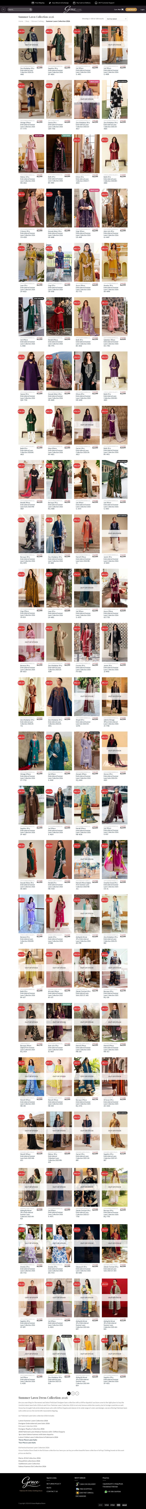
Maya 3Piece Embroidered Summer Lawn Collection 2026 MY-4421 (55, 451)
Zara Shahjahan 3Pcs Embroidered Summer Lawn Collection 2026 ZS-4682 (55, 560)
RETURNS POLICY (54, 1484)
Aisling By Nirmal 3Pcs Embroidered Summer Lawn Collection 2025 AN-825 (27, 1214)
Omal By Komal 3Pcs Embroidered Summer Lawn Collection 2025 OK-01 (111, 886)
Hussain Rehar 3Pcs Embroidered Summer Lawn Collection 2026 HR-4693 (27, 886)
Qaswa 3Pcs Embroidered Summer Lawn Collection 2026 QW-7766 (55, 126)
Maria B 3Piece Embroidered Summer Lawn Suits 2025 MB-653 (27, 1157)
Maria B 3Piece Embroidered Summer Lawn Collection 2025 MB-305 (27, 1103)
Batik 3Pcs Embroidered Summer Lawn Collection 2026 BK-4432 (83, 343)
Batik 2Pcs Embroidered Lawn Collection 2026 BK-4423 (27, 451)
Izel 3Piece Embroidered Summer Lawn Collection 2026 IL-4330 (27, 1380)
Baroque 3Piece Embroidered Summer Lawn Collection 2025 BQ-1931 (83, 1103)
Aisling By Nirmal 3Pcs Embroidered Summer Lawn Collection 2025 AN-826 (111, 1325)
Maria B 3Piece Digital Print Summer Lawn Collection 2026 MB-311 (83, 886)
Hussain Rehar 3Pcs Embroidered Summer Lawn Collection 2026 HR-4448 (55, 234)
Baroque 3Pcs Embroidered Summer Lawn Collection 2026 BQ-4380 (55, 506)
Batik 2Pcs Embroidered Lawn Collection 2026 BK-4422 (110, 397)
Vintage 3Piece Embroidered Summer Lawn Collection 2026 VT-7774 (27, 126)
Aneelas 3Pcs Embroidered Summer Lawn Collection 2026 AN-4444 (111, 288)
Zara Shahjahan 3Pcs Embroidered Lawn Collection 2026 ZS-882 (111, 940)
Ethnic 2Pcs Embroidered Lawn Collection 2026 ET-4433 (82, 180)
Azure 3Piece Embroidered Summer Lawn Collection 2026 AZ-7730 (111, 614)
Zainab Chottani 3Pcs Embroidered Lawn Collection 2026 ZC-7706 (83, 1213)
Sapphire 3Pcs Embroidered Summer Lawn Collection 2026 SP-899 (27, 1324)
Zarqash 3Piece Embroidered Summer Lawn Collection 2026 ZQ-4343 (83, 777)
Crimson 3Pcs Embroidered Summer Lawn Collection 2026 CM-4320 (27, 234)
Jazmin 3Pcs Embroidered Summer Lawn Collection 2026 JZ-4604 (111, 560)
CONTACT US (52, 1491)
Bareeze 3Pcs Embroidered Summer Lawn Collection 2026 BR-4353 (27, 668)
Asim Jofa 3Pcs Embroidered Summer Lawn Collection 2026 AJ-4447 (111, 234)
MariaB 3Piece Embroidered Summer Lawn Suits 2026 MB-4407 (27, 506)
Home (20, 21)
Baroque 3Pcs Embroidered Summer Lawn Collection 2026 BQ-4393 (27, 560)
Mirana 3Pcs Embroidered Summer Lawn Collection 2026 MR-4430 (83, 397)
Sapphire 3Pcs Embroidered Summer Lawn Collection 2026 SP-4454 (55, 71)
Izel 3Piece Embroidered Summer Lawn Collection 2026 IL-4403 (111, 506)
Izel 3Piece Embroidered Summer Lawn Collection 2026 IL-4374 (83, 506)
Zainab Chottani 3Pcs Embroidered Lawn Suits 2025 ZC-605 (83, 993)
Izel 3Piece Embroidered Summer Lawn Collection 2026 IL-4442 (27, 343)
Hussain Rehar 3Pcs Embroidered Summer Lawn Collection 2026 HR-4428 (55, 397)
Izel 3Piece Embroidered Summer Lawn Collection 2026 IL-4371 (55, 1213)
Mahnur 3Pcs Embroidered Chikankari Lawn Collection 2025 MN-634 (55, 1158)
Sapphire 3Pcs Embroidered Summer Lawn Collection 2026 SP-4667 (27, 831)
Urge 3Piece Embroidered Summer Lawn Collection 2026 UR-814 (27, 614)
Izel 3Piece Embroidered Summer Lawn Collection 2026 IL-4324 (55, 1324)
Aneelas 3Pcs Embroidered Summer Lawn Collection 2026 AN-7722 (27, 1270)
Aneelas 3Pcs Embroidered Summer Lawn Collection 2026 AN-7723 (55, 1270)
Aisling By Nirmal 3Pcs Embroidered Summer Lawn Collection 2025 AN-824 (83, 1381)
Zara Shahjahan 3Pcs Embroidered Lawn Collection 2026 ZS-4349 (55, 668)
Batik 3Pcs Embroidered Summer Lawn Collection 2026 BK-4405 (55, 180)
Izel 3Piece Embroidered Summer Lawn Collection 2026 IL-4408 (111, 71)
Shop (27, 21)
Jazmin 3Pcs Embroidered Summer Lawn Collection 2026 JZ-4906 (111, 668)
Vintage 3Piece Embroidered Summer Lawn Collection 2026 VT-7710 (27, 777)
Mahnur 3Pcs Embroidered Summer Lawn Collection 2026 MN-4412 (27, 180)
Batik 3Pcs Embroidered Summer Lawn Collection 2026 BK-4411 (111, 451)
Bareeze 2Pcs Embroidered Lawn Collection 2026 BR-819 (27, 940)
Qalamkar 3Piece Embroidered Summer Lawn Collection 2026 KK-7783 (111, 343)
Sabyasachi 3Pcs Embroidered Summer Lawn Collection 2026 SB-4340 (83, 1270)
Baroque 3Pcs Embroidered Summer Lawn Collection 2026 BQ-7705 (111, 1213)
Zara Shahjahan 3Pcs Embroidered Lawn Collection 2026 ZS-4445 (27, 71)
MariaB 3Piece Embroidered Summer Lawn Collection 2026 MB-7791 (55, 343)
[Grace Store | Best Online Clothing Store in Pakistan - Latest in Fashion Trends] (73, 9)
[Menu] (3, 9)
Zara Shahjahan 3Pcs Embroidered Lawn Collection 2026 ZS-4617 (83, 126)
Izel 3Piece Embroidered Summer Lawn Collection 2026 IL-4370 (83, 614)
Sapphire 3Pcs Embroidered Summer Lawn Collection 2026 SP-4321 (111, 1380)
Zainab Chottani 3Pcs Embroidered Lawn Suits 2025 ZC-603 (111, 1269)
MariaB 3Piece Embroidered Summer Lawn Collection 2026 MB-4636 (83, 831)
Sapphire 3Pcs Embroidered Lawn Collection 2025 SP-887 (110, 1157)
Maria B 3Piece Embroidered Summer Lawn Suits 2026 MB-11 (83, 560)
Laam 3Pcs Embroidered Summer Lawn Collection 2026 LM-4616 (27, 288)
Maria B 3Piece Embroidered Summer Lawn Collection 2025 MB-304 (55, 1103)
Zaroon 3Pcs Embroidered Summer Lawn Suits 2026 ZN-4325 (111, 777)
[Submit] (30, 9)
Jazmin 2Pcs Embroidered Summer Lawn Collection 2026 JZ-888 (55, 940)
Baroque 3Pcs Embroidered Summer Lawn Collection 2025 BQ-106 (111, 994)
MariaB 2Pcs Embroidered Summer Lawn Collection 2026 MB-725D (55, 886)
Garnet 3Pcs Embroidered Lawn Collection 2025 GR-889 (83, 1157)
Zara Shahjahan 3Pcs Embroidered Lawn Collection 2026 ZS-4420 (111, 126)
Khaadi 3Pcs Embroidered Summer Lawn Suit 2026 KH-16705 (83, 723)
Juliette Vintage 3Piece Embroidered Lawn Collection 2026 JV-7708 (111, 723)
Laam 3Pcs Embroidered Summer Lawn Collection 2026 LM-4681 (55, 614)
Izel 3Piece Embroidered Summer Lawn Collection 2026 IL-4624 (55, 831)
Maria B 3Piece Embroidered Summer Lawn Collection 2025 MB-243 (83, 1048)
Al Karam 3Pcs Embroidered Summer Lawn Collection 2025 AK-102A (111, 1103)
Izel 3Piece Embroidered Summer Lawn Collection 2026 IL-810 (111, 831)
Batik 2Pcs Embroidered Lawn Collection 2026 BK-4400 (110, 180)
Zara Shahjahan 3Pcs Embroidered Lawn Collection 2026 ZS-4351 (55, 723)
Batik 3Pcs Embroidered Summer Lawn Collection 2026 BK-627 (27, 994)
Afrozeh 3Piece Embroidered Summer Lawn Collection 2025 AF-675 (55, 994)
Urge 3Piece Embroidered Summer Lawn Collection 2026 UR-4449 (83, 234)
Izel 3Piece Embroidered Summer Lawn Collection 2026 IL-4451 (83, 71)
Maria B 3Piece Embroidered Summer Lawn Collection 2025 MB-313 (111, 1048)
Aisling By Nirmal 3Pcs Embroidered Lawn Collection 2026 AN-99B (83, 940)
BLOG (49, 1488)
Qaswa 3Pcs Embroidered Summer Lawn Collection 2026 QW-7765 (27, 397)
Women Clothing (37, 21)
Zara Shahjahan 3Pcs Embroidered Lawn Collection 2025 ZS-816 (55, 1380)
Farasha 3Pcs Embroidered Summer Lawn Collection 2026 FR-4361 (83, 668)
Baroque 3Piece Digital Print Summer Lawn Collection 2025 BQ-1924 (27, 1048)
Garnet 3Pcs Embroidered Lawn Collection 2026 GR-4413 (83, 451)
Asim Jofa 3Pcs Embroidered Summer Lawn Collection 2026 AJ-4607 (55, 1048)
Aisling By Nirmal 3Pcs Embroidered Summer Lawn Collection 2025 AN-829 (83, 1325)
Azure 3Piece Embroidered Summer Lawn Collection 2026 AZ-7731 (83, 288)
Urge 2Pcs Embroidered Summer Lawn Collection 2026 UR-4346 (55, 288)
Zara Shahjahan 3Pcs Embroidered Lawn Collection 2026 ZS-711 (27, 723)
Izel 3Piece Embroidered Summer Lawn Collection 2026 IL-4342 (55, 777)
